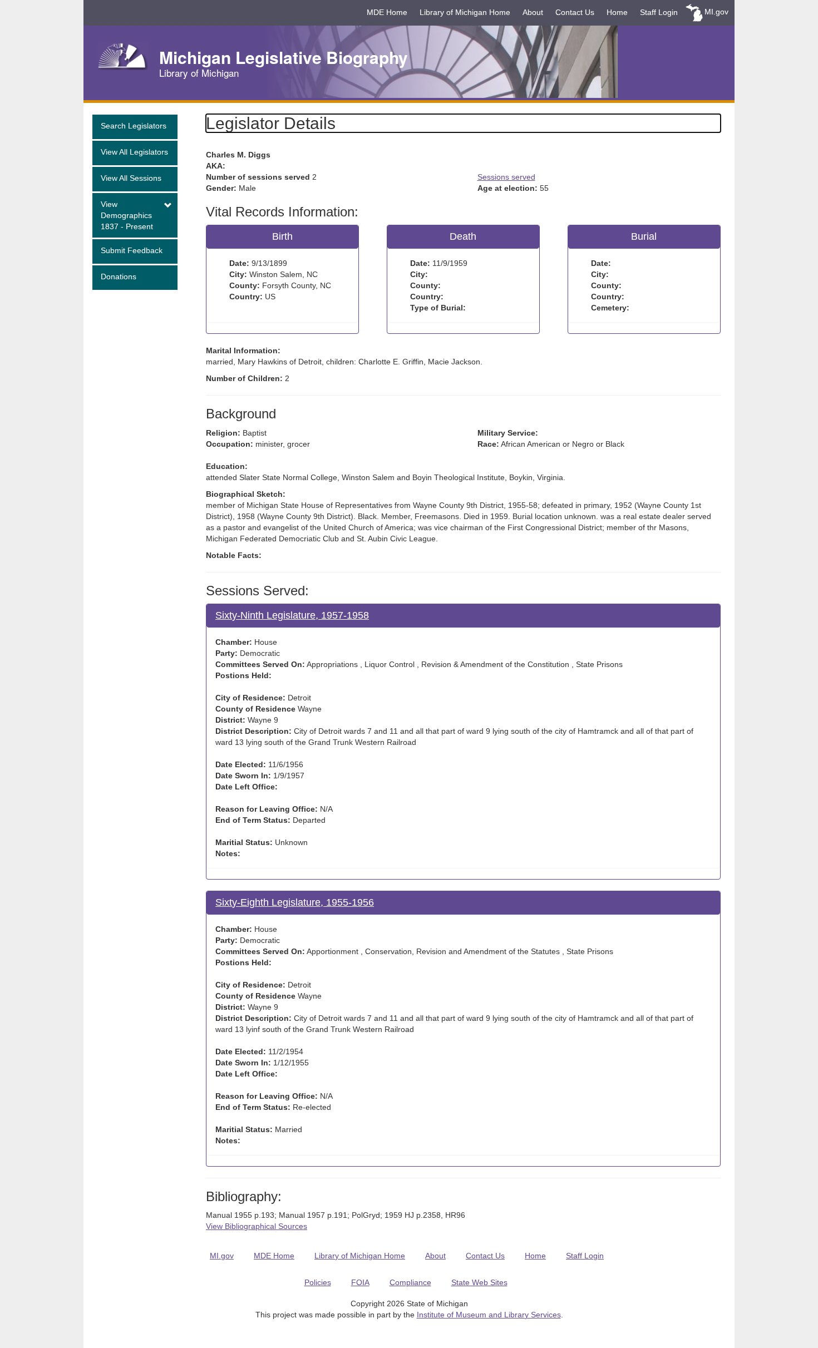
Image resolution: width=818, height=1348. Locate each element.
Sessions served (506, 176)
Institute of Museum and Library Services (489, 1314)
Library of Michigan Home (465, 12)
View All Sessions (131, 178)
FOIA (360, 1282)
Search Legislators (133, 125)
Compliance (410, 1282)
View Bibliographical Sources (256, 1226)
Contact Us (574, 12)
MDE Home (387, 12)
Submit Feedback (131, 250)
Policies (317, 1282)
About (533, 12)
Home (617, 12)
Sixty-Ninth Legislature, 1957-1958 (292, 615)
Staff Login (659, 12)
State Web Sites (479, 1282)
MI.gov (716, 11)
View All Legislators (134, 151)
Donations (118, 276)
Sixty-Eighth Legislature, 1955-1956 (294, 902)
